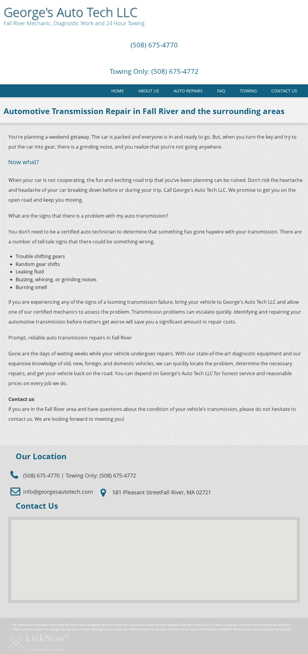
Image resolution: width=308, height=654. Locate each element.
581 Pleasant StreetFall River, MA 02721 (161, 492)
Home (117, 91)
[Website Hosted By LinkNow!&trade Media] (38, 642)
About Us (148, 91)
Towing (248, 91)
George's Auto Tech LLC (70, 12)
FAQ (221, 91)
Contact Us (284, 91)
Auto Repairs (188, 91)
